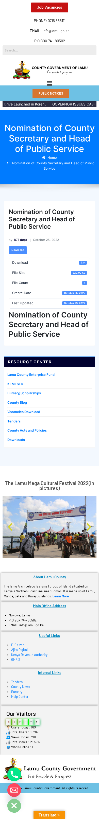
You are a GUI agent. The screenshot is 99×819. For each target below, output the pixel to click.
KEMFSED (15, 384)
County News (20, 687)
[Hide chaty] (14, 806)
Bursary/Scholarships (24, 393)
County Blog (17, 402)
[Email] (14, 790)
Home (52, 157)
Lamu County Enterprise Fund (31, 374)
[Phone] (14, 774)
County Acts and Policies (27, 430)
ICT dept (18, 240)
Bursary (16, 692)
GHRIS (15, 659)
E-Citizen (17, 645)
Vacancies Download (23, 412)
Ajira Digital (19, 650)
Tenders (14, 421)
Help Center (19, 697)
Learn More (61, 596)
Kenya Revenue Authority (29, 655)
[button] (49, 83)
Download (17, 250)
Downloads (16, 440)
